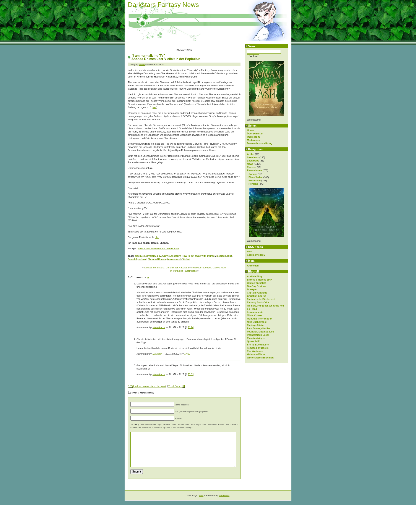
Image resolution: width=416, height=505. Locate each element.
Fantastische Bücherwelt (261, 299)
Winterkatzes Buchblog (260, 357)
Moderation (253, 140)
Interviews (253, 157)
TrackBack (176, 386)
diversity (151, 256)
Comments (256, 254)
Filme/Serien (256, 177)
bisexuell (140, 256)
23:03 (190, 374)
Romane (253, 183)
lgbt (229, 256)
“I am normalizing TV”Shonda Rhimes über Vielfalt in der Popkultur (166, 57)
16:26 (190, 327)
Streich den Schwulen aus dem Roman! (158, 248)
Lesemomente (255, 312)
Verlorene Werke (256, 354)
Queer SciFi (253, 341)
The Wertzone (255, 351)
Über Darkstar (255, 133)
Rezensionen (254, 170)
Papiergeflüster (255, 325)
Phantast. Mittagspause (260, 331)
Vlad (201, 495)
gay (159, 256)
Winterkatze (159, 327)
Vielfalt (186, 259)
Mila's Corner (254, 315)
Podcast (251, 167)
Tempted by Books (257, 348)
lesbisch (221, 256)
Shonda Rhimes (157, 259)
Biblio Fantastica (256, 283)
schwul (142, 259)
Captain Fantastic (257, 292)
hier (154, 107)
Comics (253, 174)
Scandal (132, 259)
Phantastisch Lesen (258, 335)
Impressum (253, 137)
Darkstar (157, 353)
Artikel (250, 154)
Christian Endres (256, 296)
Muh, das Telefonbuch (259, 318)
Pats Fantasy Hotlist (258, 328)
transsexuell (174, 259)
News (250, 164)
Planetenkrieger (256, 338)
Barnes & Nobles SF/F (259, 279)
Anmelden (253, 265)
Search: (253, 46)
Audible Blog (254, 276)
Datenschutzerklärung (259, 143)
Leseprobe (253, 160)
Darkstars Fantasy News (163, 4)
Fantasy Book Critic (258, 302)
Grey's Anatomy (171, 256)
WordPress (224, 495)
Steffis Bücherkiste (258, 344)
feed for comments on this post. (147, 386)
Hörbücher (255, 180)
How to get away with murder (198, 256)
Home (250, 130)
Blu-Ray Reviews (256, 286)
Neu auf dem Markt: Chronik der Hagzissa (166, 267)
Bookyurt (252, 289)
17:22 (187, 353)
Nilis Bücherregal (256, 322)
